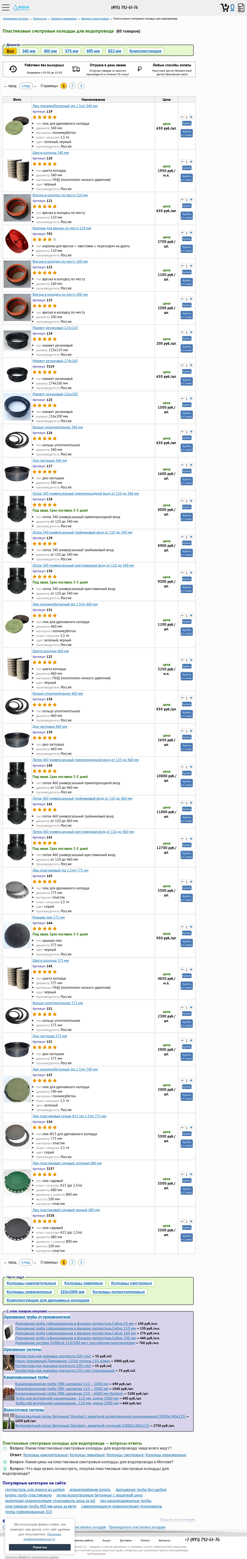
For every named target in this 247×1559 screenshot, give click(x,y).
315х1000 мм (72, 1292)
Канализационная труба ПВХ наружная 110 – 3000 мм (61, 1388)
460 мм (50, 51)
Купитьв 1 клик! (186, 133)
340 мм (28, 51)
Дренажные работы (81, 1540)
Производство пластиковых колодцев (78, 1527)
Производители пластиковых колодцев (137, 1527)
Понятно (40, 1547)
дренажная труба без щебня (141, 1490)
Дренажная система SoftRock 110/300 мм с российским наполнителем (75, 1342)
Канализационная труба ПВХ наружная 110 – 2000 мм (61, 1383)
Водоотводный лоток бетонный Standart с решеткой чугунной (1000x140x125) (82, 1425)
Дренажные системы (22, 1349)
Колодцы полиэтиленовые (119, 1292)
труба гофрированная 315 (28, 1512)
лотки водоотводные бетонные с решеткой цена (99, 1495)
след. (26, 86)
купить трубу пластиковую (28, 1495)
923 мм (114, 51)
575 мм (71, 51)
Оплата (145, 1540)
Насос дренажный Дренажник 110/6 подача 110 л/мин (62, 1360)
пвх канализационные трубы (125, 1501)
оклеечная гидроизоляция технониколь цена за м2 (50, 1501)
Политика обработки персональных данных (32, 1557)
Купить (186, 123)
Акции (107, 1540)
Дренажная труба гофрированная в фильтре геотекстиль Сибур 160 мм (75, 1333)
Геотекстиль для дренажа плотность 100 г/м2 (53, 1355)
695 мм (93, 51)
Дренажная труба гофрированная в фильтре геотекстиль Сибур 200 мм (75, 1337)
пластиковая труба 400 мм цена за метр (40, 1506)
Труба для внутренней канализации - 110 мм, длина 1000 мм (66, 1398)
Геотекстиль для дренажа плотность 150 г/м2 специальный (65, 1370)
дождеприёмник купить (90, 1490)
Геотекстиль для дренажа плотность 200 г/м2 (53, 1365)
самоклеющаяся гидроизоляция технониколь (121, 1506)
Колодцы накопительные (31, 1283)
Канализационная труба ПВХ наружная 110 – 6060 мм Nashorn (69, 1393)
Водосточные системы (24, 1409)
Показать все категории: (178, 1519)
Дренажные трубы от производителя (37, 1316)
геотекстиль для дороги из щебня (35, 1490)
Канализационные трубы (26, 1377)
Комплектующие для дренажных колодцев (48, 1300)
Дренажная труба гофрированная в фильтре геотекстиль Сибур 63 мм (74, 1323)
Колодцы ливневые (83, 1283)
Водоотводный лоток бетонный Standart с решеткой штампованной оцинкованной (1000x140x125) (100, 1416)
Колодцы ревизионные (29, 1292)
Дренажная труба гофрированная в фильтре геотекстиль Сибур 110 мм (75, 1328)
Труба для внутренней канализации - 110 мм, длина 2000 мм (66, 1403)
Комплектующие (146, 51)
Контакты (164, 1540)
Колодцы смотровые (131, 1283)
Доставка (125, 1540)
